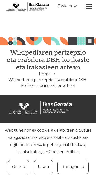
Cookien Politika (64, 152)
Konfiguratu (73, 167)
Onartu (18, 167)
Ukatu (43, 167)
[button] (67, 6)
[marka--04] (28, 6)
